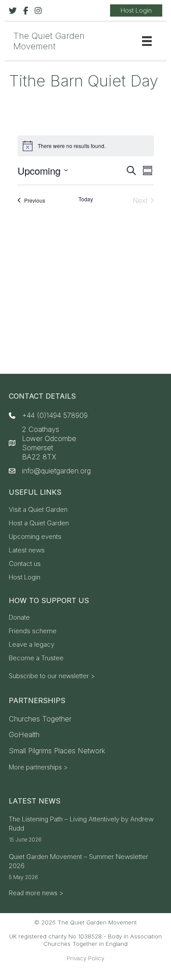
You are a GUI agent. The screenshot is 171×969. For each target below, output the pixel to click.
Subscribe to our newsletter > (52, 675)
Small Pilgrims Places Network (57, 750)
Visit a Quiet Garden (38, 510)
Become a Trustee (36, 658)
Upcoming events (35, 537)
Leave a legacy (31, 644)
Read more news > (36, 893)
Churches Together (40, 718)
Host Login (24, 577)
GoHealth (24, 734)
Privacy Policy (85, 958)
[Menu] (147, 41)
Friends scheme (33, 631)
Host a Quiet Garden (39, 523)
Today (85, 199)
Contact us (25, 564)
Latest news (27, 550)
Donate (19, 617)
